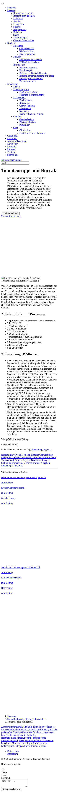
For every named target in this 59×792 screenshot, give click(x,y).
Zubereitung (15, 216)
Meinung (5, 778)
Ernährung (12, 84)
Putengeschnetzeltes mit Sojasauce (31, 746)
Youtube (11, 152)
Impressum (12, 753)
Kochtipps (18, 45)
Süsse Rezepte (20, 37)
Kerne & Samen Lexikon (31, 114)
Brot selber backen (28, 67)
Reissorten (24, 103)
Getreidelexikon (27, 105)
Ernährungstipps (21, 89)
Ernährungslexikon (28, 92)
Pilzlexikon (24, 124)
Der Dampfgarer (27, 54)
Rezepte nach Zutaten (23, 13)
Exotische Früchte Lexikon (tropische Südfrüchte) (25, 729)
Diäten (16, 86)
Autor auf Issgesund (16, 141)
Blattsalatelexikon (27, 122)
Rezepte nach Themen (24, 16)
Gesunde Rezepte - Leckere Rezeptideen (26, 719)
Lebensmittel (19, 97)
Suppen (17, 26)
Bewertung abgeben (41, 449)
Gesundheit (12, 135)
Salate (16, 35)
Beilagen (17, 32)
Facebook (12, 146)
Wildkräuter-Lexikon (29, 62)
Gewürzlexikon (26, 48)
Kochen (11, 43)
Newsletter (12, 144)
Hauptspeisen (19, 29)
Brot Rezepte (25, 70)
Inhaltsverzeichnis (10, 213)
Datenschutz (13, 751)
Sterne (4, 772)
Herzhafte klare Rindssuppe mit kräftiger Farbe (23, 737)
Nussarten (24, 111)
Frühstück (18, 18)
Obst (15, 127)
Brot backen (19, 65)
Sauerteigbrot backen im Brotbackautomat (31, 79)
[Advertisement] (29, 247)
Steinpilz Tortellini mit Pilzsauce (39, 727)
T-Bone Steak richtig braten (23, 735)
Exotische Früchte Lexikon (32, 133)
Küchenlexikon (26, 51)
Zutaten (4, 216)
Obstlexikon (25, 130)
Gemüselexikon (26, 119)
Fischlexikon (25, 100)
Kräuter (17, 56)
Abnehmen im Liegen (21, 743)
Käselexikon (25, 108)
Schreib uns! (13, 154)
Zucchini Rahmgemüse (12, 727)
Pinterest (11, 149)
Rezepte (11, 10)
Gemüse (17, 116)
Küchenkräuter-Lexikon (30, 59)
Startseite (11, 7)
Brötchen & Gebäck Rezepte (33, 73)
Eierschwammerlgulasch (13, 740)
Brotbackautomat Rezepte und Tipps (36, 75)
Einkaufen (12, 138)
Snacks (16, 21)
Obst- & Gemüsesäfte (23, 40)
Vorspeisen (18, 24)
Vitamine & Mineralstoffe (31, 95)
